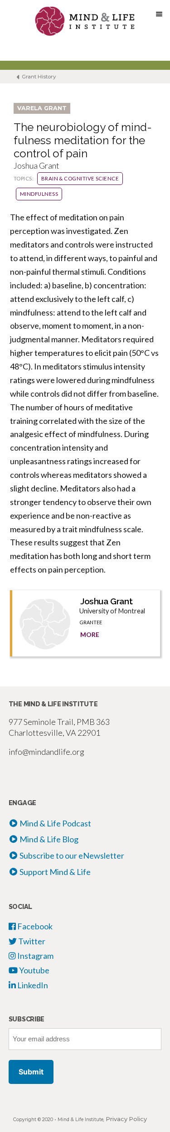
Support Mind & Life (55, 872)
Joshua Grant (106, 601)
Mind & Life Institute (80, 1119)
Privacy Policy (126, 1119)
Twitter (31, 941)
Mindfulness (39, 194)
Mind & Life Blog (48, 839)
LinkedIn (32, 985)
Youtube (33, 970)
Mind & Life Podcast (55, 823)
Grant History (38, 76)
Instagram (34, 956)
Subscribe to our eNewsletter (71, 855)
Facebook (34, 926)
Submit (31, 1071)
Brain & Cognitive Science (80, 178)
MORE (89, 634)
